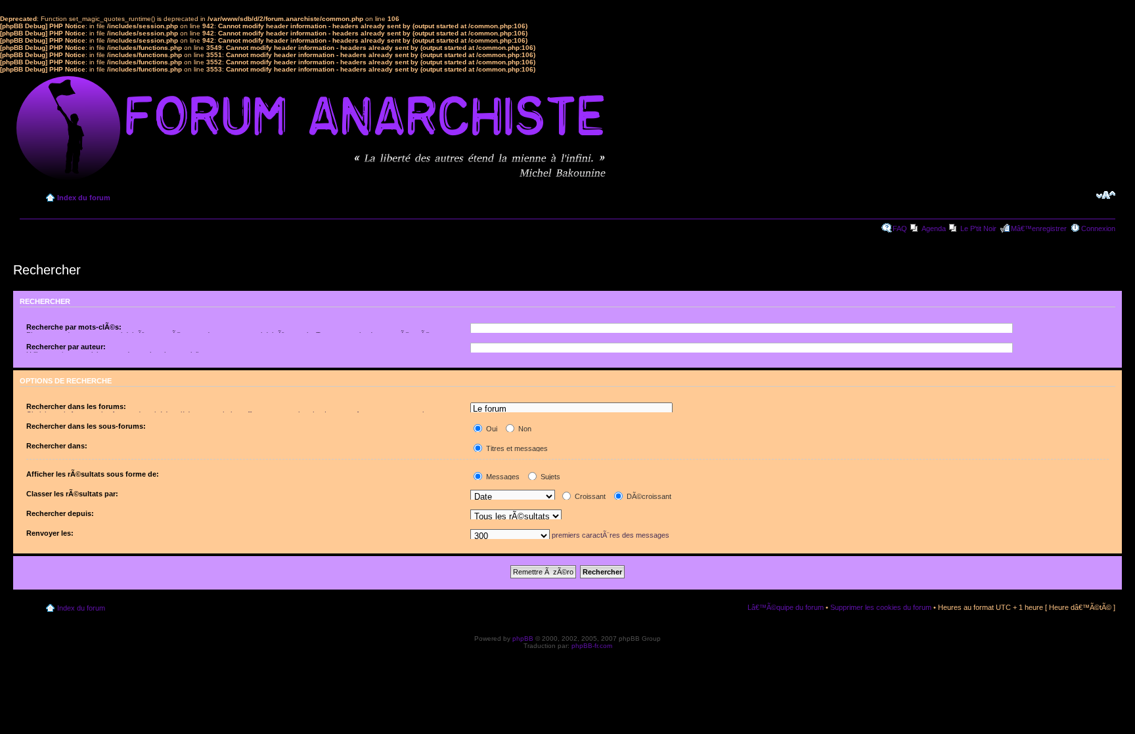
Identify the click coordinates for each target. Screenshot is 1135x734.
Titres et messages (516, 448)
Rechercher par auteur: (66, 347)
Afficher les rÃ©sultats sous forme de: (92, 474)
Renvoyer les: (50, 533)
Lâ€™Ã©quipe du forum (785, 607)
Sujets (549, 477)
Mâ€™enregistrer (1039, 228)
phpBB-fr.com (591, 645)
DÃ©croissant (648, 496)
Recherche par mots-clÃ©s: (74, 327)
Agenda (934, 228)
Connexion (1098, 228)
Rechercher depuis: (60, 513)
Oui (490, 429)
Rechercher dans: (56, 446)
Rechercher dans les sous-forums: (86, 426)
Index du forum (83, 198)
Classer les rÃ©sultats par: (72, 494)
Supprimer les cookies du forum (880, 607)
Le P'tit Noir (978, 228)
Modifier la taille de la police (1105, 195)
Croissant (589, 496)
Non (523, 429)
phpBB (522, 638)
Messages (502, 477)
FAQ (900, 228)
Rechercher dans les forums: (76, 406)
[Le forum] (571, 409)
